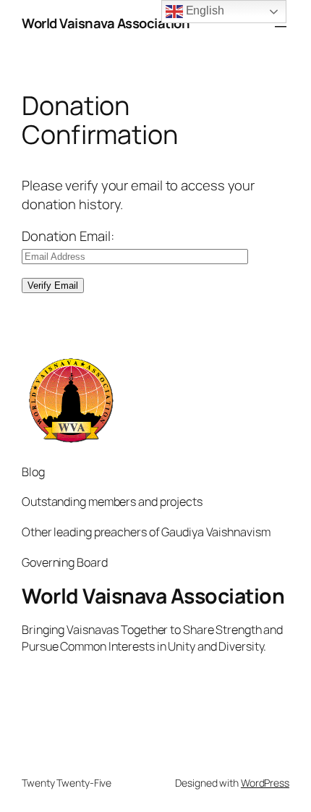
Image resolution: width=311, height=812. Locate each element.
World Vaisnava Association (105, 23)
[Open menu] (280, 24)
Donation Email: (68, 236)
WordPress (265, 783)
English (203, 10)
